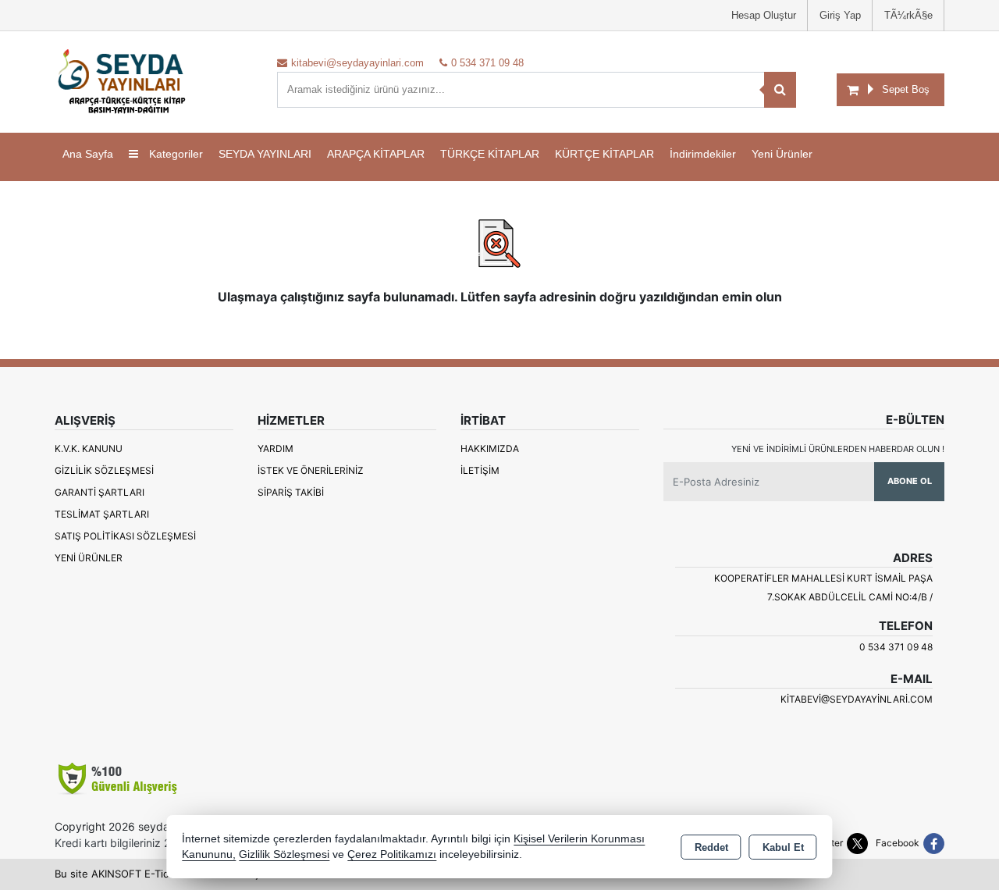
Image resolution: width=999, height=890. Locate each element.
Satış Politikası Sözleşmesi (125, 536)
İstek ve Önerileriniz (311, 470)
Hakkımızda (489, 448)
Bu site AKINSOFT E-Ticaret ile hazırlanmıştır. (163, 873)
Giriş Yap (840, 15)
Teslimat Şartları (102, 514)
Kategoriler (174, 154)
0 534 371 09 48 (896, 647)
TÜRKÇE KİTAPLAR (489, 154)
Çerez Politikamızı (391, 854)
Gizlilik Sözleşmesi (104, 470)
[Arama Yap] (780, 90)
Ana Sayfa (87, 154)
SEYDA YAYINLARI (265, 154)
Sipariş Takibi (291, 492)
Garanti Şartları (99, 492)
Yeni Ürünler (89, 558)
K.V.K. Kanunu (89, 448)
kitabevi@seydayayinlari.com (856, 699)
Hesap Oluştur (763, 15)
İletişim (480, 470)
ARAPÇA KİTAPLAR (376, 154)
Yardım (275, 448)
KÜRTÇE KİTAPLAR (604, 154)
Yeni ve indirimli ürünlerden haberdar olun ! (837, 448)
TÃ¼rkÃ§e (908, 15)
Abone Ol (909, 480)
